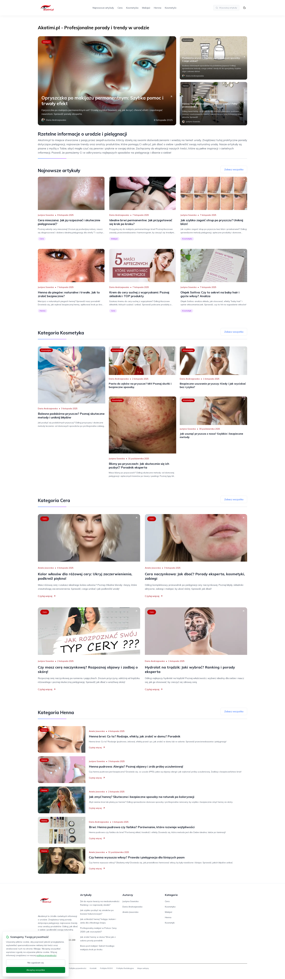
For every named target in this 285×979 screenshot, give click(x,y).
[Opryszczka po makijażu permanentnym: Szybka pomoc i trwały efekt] (107, 80)
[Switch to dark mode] (244, 7)
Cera (120, 7)
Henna (157, 7)
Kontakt (93, 968)
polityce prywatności (46, 955)
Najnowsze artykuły (103, 7)
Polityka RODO (106, 968)
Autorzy (127, 895)
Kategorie (171, 895)
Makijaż (146, 7)
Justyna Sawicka (46, 215)
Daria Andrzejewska (119, 215)
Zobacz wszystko (233, 169)
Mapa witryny (143, 968)
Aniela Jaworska (46, 567)
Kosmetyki (170, 7)
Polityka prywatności (77, 968)
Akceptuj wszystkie (35, 970)
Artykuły (86, 895)
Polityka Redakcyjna (125, 968)
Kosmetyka (132, 7)
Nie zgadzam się (35, 962)
